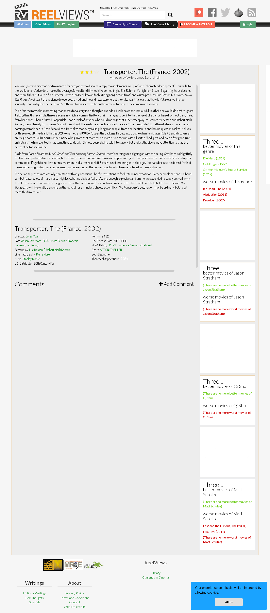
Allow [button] (229, 602)
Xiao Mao (153, 7)
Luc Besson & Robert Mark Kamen (49, 250)
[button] (220, 593)
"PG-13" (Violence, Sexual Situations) (130, 245)
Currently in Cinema (125, 24)
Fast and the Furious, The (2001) (224, 526)
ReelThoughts (66, 24)
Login (249, 24)
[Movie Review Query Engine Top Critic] (73, 565)
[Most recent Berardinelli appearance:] (94, 565)
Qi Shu (46, 241)
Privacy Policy (74, 593)
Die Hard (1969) (214, 158)
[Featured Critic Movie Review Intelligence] (53, 565)
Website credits (75, 606)
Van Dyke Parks (121, 7)
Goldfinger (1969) (215, 164)
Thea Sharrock (138, 7)
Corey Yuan (32, 236)
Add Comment (178, 284)
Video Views (43, 24)
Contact (74, 602)
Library (155, 573)
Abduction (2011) (215, 194)
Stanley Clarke (31, 259)
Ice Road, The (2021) (217, 189)
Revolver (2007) (214, 200)
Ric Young (32, 245)
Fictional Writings (34, 593)
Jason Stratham (31, 241)
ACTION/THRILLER (111, 250)
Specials (34, 602)
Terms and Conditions (74, 598)
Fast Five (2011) (214, 531)
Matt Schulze (59, 241)
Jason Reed (106, 7)
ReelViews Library (162, 24)
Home (24, 24)
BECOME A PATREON (198, 24)
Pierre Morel (43, 254)
